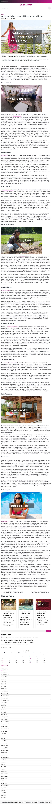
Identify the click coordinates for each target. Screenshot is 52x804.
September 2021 (4, 785)
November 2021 (4, 780)
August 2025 (4, 676)
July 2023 (3, 733)
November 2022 (4, 752)
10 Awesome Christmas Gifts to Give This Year (8, 613)
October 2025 (4, 672)
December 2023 (4, 721)
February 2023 (4, 745)
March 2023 (4, 743)
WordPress (47, 802)
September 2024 (5, 700)
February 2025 (4, 691)
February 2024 (4, 717)
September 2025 (5, 674)
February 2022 (4, 773)
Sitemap (21, 802)
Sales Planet (26, 5)
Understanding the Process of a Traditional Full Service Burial (14, 644)
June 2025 (3, 681)
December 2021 (4, 778)
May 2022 (3, 766)
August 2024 (4, 702)
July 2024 (3, 705)
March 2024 (4, 714)
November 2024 (4, 695)
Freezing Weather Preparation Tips (25, 612)
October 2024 (4, 698)
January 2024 (4, 719)
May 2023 (3, 738)
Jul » (6, 665)
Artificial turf (4, 155)
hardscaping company (13, 326)
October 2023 (4, 726)
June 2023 (3, 735)
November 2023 (4, 724)
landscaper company (24, 256)
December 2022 (4, 750)
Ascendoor (34, 802)
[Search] (49, 8)
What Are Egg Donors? (6, 647)
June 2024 (3, 707)
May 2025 (3, 683)
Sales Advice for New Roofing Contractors (42, 613)
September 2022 (5, 757)
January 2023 (4, 747)
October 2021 (4, 783)
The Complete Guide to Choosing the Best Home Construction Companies (17, 642)
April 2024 (3, 712)
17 (2, 660)
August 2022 (4, 759)
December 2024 (4, 693)
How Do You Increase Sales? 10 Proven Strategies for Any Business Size (17, 640)
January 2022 (4, 776)
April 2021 (3, 797)
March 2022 (4, 771)
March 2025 (4, 688)
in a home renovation (11, 362)
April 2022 (3, 769)
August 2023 (4, 731)
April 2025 (3, 686)
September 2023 (5, 728)
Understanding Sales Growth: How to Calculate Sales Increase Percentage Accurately (20, 637)
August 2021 (4, 788)
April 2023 (3, 740)
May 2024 (3, 709)
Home (2, 14)
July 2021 (3, 790)
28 (30, 662)
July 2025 (3, 679)
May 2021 (3, 795)
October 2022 (4, 754)
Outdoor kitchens (5, 290)
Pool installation (5, 521)
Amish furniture (17, 116)
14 (30, 658)
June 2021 (3, 792)
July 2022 (3, 762)
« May (2, 665)
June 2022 (3, 764)
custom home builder (7, 190)
